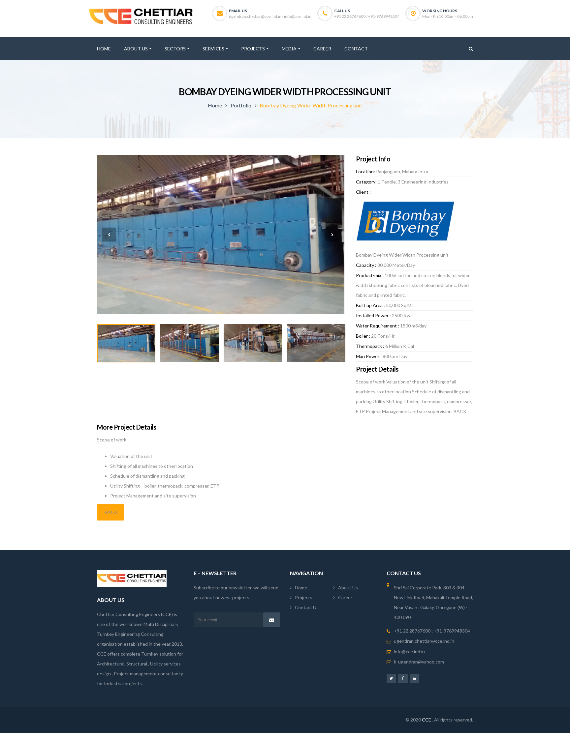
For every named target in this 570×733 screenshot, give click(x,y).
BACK (110, 512)
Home (215, 105)
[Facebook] (403, 678)
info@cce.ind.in (409, 651)
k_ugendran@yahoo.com (419, 661)
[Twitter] (391, 678)
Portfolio (241, 105)
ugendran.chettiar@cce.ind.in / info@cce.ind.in (270, 16)
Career (345, 597)
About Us (348, 587)
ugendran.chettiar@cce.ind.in (424, 641)
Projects (303, 597)
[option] (220, 234)
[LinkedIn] (414, 678)
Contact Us (307, 607)
